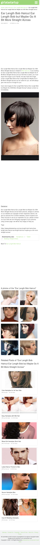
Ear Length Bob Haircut (13, 244)
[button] (36, 2)
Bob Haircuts (4, 23)
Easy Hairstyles (6, 418)
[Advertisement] (20, 46)
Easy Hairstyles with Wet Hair (11, 416)
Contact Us (10, 532)
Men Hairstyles (6, 494)
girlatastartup (9, 2)
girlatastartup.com (27, 540)
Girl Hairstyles (6, 443)
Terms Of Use (24, 532)
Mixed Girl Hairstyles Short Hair (11, 441)
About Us (31, 532)
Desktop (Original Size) (11, 239)
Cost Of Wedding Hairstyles (10, 518)
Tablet (28, 237)
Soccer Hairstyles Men (9, 492)
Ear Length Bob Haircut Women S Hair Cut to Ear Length (16, 303)
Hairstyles (5, 392)
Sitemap (4, 532)
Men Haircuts (6, 469)
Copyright (17, 532)
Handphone (19, 237)
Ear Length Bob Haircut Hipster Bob (10, 353)
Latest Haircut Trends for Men (11, 467)
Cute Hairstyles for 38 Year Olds (11, 390)
